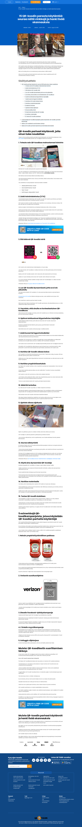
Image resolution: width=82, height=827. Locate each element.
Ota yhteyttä (11, 799)
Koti (19, 7)
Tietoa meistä (45, 798)
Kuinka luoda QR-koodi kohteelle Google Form (49, 781)
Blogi (23, 7)
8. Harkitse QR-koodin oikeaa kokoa (34, 101)
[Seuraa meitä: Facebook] (45, 760)
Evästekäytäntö (63, 802)
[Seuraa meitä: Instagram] (41, 760)
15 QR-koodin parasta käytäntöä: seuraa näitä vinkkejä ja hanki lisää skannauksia (39, 9)
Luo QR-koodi (36, 2)
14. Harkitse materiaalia (30, 114)
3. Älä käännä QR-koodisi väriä (32, 90)
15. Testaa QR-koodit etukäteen (33, 116)
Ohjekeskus (11, 801)
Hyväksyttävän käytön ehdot (66, 799)
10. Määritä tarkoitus (30, 105)
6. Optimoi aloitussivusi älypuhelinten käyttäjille (36, 97)
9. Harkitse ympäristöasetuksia (32, 103)
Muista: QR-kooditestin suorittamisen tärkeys (33, 123)
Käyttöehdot (62, 798)
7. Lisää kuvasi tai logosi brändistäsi (33, 99)
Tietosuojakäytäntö (64, 801)
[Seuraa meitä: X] (49, 760)
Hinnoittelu (44, 802)
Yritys (44, 796)
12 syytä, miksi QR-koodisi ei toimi (36, 283)
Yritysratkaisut (45, 801)
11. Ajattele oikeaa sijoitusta (31, 107)
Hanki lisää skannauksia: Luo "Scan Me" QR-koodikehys (41, 223)
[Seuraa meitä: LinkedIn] (33, 760)
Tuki (26, 796)
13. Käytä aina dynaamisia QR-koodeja (34, 112)
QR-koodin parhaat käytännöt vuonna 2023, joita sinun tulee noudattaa (40, 84)
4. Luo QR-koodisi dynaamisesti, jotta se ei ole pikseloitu (39, 92)
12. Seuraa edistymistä (30, 110)
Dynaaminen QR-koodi (24, 296)
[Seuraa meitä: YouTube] (37, 760)
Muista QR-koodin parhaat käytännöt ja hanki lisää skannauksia (38, 125)
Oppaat (10, 796)
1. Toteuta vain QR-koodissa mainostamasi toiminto (38, 86)
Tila (43, 799)
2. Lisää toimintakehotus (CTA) (32, 88)
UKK (9, 798)
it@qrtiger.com (28, 798)
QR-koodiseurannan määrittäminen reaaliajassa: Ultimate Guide (44, 458)
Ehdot (61, 796)
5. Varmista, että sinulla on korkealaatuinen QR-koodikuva (39, 94)
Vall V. (29, 27)
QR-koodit (21, 138)
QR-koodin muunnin (48, 785)
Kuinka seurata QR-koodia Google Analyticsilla (18, 786)
